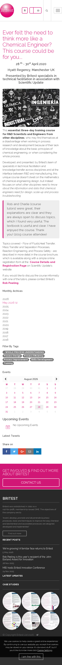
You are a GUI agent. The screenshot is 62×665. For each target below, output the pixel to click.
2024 (5, 310)
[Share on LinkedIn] (37, 451)
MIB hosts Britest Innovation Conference (24, 567)
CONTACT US (31, 482)
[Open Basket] (37, 10)
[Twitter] (37, 635)
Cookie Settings (44, 650)
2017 (5, 336)
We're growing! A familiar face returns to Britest (28, 548)
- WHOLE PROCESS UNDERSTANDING (24, 352)
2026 (6, 299)
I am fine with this (31, 656)
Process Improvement (16, 359)
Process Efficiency (33, 356)
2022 (5, 317)
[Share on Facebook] (6, 451)
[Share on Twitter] (14, 451)
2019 (5, 328)
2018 (5, 332)
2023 (5, 313)
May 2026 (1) (10, 302)
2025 (5, 306)
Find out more (14, 533)
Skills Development (42, 359)
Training (8, 363)
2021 (5, 321)
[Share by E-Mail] (30, 451)
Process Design (12, 356)
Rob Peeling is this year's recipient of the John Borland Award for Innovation (27, 558)
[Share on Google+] (22, 451)
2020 (6, 325)
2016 (5, 339)
